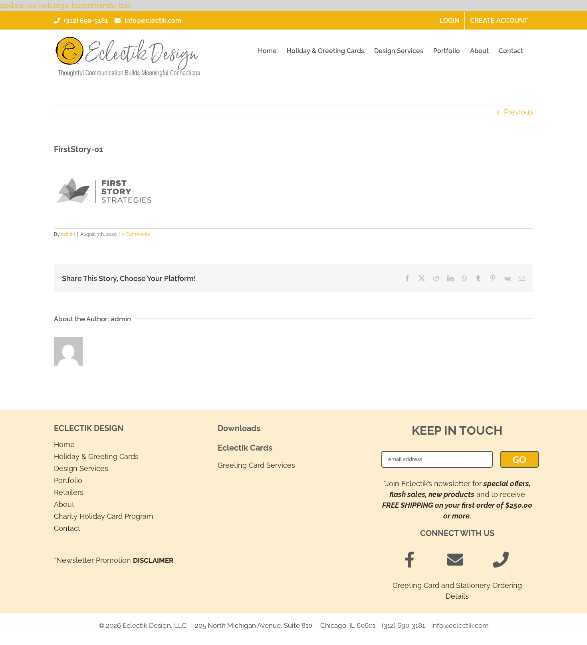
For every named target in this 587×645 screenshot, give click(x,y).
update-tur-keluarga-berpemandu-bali (65, 5)
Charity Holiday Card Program (103, 516)
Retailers (68, 492)
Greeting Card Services (256, 465)
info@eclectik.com (153, 20)
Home (64, 444)
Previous (518, 112)
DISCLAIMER (153, 560)
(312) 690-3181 (86, 20)
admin (68, 234)
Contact (67, 528)
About (64, 504)
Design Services (81, 468)
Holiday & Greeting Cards (96, 456)
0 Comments (136, 234)
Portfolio (68, 480)
